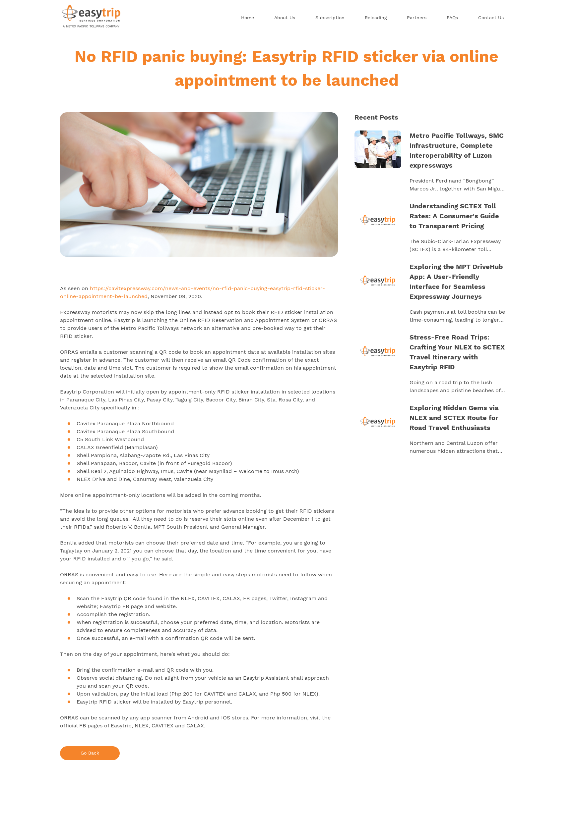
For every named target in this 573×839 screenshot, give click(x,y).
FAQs (452, 17)
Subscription (330, 17)
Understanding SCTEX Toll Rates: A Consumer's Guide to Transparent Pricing (454, 216)
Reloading (376, 17)
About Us (284, 17)
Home (247, 17)
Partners (416, 17)
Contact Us (491, 17)
